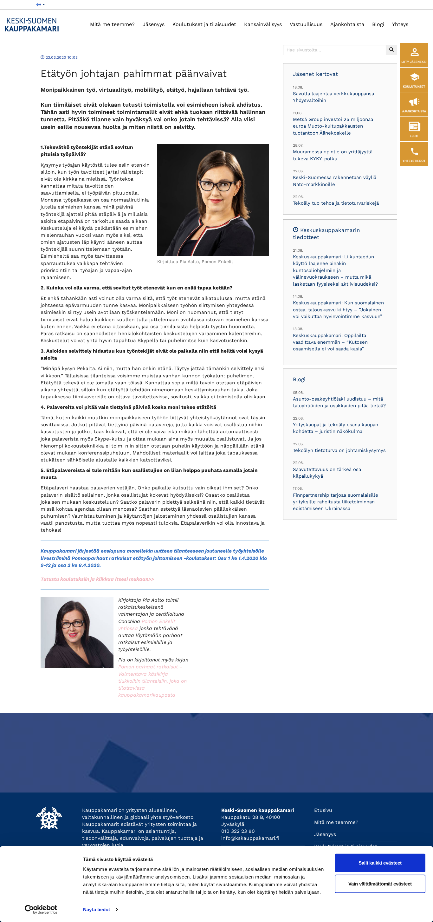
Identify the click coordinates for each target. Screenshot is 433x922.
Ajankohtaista (347, 24)
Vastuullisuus (306, 24)
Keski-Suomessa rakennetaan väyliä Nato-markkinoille (334, 181)
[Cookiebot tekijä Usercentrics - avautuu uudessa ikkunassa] (41, 909)
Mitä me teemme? (112, 24)
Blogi (378, 24)
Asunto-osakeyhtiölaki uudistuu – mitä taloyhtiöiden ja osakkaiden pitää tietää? (339, 402)
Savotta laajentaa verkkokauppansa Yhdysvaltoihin (333, 97)
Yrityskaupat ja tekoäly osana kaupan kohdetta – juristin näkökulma (335, 428)
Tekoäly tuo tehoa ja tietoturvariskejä (336, 203)
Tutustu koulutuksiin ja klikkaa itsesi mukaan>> (97, 579)
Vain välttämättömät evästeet (380, 883)
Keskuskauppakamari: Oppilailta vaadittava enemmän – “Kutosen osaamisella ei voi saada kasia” (330, 342)
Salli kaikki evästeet (380, 863)
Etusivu (323, 810)
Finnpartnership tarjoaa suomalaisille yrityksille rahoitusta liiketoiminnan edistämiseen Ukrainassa (335, 502)
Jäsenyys (154, 24)
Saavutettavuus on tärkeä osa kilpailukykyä (327, 473)
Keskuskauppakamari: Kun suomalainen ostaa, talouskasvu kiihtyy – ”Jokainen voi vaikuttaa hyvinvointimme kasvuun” (338, 309)
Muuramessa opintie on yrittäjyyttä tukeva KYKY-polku (332, 155)
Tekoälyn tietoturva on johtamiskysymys (339, 450)
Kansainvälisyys (263, 24)
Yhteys (400, 24)
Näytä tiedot (96, 909)
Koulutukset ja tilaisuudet (204, 24)
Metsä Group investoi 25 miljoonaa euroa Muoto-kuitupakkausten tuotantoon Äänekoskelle (333, 126)
